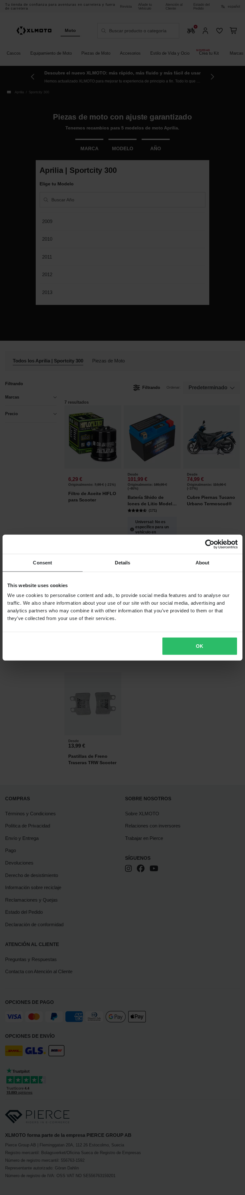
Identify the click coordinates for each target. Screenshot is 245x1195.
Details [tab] (122, 562)
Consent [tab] (42, 562)
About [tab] (203, 562)
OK (199, 646)
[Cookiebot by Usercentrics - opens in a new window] (210, 544)
